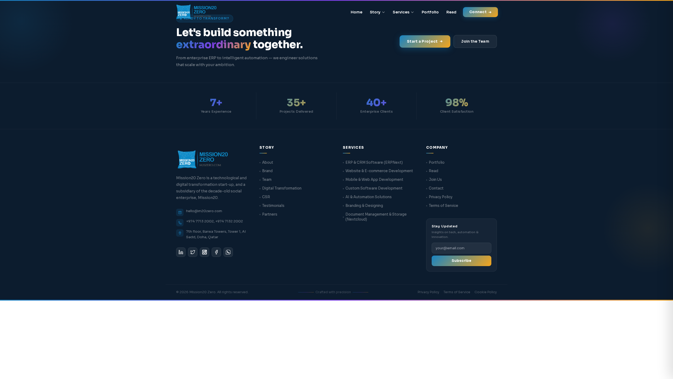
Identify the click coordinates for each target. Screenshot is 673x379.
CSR (266, 197)
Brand (267, 171)
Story (375, 12)
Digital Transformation (282, 188)
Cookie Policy (486, 292)
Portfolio (430, 12)
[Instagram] (204, 252)
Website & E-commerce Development (379, 171)
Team (267, 179)
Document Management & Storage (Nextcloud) (376, 217)
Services (401, 12)
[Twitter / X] (192, 252)
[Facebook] (216, 252)
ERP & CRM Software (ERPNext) (374, 162)
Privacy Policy (440, 197)
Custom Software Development (373, 188)
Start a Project (422, 41)
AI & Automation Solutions (368, 197)
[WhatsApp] (228, 252)
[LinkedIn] (181, 252)
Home (356, 12)
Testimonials (273, 205)
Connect (478, 12)
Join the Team (475, 41)
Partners (269, 214)
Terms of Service (443, 205)
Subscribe (461, 260)
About (267, 162)
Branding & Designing (364, 205)
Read (451, 12)
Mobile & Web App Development (374, 179)
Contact (436, 188)
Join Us (435, 179)
